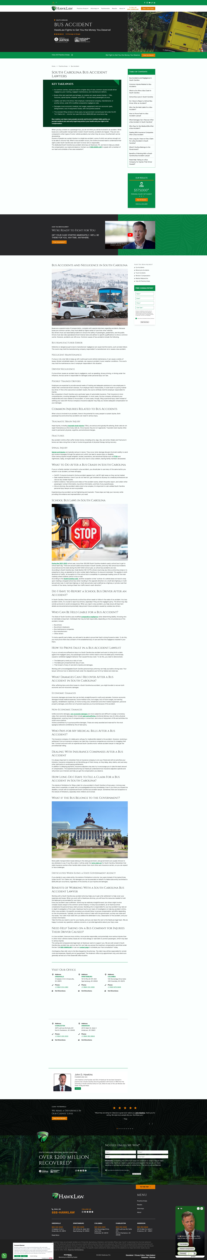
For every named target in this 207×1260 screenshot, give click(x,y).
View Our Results (148, 55)
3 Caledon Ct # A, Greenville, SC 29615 (59, 1230)
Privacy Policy (140, 1255)
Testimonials (105, 8)
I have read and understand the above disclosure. (144, 318)
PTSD (116, 456)
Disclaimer (129, 1255)
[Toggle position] (198, 1208)
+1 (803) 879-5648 (114, 987)
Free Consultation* (59, 242)
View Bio (78, 1088)
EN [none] (53, 2)
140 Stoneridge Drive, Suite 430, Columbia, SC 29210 (101, 1231)
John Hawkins (140, 1113)
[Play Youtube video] (130, 235)
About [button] (121, 8)
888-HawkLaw (133, 9)
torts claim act (97, 863)
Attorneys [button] (94, 8)
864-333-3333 (57, 1227)
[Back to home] (62, 8)
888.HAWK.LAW (96, 147)
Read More (55, 1235)
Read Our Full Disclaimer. (76, 1250)
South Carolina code (71, 579)
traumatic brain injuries (76, 426)
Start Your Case (148, 8)
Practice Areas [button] (82, 8)
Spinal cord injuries (58, 452)
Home (53, 66)
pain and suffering (89, 716)
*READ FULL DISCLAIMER (141, 204)
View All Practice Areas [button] (61, 55)
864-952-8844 (142, 1227)
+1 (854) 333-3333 (61, 1036)
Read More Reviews (59, 1118)
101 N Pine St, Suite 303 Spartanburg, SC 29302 (81, 1230)
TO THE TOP (144, 1187)
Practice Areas (63, 66)
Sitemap (152, 1257)
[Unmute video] (178, 1208)
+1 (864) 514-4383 (61, 987)
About (139, 1212)
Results (114, 8)
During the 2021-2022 (59, 563)
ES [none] (56, 2)
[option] (56, 2)
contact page (84, 947)
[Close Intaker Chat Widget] (201, 1208)
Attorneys (140, 1208)
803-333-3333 (99, 1227)
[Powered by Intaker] (193, 1256)
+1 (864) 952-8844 (88, 1036)
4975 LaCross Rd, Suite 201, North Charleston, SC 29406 (124, 1232)
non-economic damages (79, 714)
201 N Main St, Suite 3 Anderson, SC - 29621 (144, 1230)
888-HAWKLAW (66, 947)
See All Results (141, 200)
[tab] (139, 196)
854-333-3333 (121, 1227)
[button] (149, 1123)
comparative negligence (89, 617)
